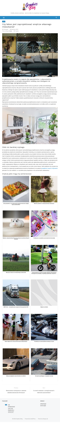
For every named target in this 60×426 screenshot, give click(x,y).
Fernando (6, 29)
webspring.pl (43, 403)
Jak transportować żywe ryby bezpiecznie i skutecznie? (11, 408)
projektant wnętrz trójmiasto (50, 168)
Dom (4, 21)
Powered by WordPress (30, 418)
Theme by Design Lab (43, 418)
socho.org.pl (43, 405)
